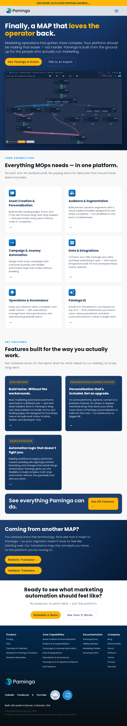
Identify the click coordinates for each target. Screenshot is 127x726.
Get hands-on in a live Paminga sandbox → (63, 2)
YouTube (41, 694)
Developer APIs (90, 652)
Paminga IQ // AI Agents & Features (60, 661)
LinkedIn (9, 694)
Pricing (9, 639)
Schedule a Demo (45, 615)
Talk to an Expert (60, 61)
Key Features (49, 666)
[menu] (117, 11)
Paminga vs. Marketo (16, 648)
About (111, 648)
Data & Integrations (52, 652)
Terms (111, 657)
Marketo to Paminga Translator (21, 652)
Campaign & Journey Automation (59, 648)
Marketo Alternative (16, 657)
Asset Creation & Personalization (59, 639)
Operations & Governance (56, 657)
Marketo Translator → (23, 559)
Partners (112, 652)
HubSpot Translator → (23, 570)
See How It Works (80, 615)
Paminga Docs (90, 639)
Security (112, 666)
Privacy (111, 661)
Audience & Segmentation (56, 643)
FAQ (8, 643)
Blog (110, 639)
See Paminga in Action (23, 61)
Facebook (23, 694)
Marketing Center (92, 648)
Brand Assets (114, 643)
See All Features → (102, 503)
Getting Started (90, 643)
